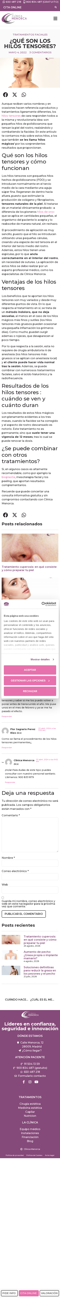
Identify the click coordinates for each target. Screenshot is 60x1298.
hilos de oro (45, 211)
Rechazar (30, 691)
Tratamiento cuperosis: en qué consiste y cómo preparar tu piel (29, 568)
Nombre (8, 858)
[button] (55, 18)
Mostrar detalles (40, 659)
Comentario (11, 815)
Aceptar (30, 669)
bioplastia (8, 477)
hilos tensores (11, 115)
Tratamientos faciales (30, 34)
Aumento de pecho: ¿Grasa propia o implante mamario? (41, 955)
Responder (7, 716)
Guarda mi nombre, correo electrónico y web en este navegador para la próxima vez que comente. (28, 904)
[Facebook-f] (23, 1082)
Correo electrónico (15, 871)
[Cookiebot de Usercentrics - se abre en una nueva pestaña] (42, 604)
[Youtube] (36, 1082)
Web (5, 884)
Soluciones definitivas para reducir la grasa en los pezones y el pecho (40, 970)
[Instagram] (30, 1082)
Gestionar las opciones (28, 680)
